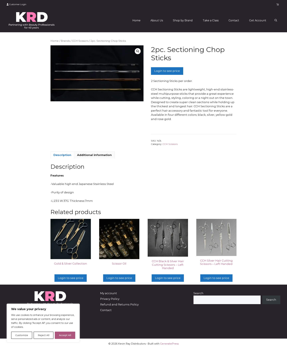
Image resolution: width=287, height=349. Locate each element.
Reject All (43, 335)
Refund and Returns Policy (119, 304)
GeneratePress (169, 343)
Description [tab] (62, 155)
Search (198, 293)
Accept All (65, 335)
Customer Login (17, 4)
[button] (275, 20)
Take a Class (211, 20)
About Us (156, 20)
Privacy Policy (109, 298)
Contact (234, 20)
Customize (21, 335)
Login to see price (167, 71)
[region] (43, 323)
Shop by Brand (183, 20)
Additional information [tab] (94, 155)
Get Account (257, 20)
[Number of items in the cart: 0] (278, 4)
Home (136, 20)
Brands (65, 40)
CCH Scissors (80, 40)
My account (108, 293)
